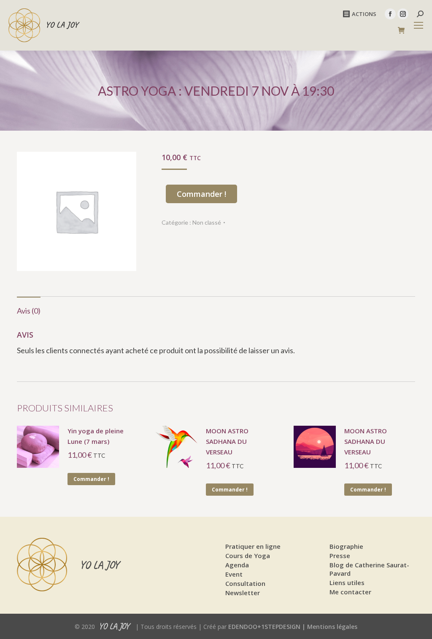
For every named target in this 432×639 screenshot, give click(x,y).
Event (234, 574)
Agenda (237, 565)
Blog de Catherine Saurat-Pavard (369, 569)
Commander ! (201, 194)
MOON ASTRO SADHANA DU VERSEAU (227, 441)
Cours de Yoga (247, 555)
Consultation (245, 583)
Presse (339, 555)
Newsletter (242, 592)
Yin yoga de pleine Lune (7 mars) (96, 436)
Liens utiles (346, 582)
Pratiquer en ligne (253, 546)
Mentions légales (332, 627)
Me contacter (350, 592)
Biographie (346, 546)
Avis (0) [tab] (28, 310)
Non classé (206, 222)
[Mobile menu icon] (418, 25)
